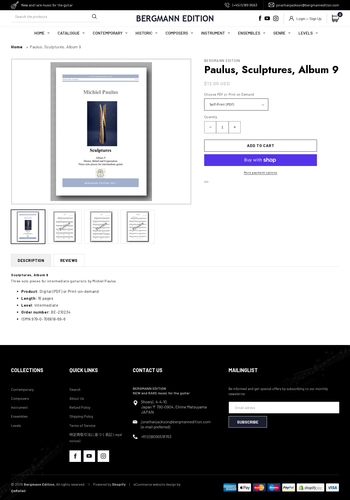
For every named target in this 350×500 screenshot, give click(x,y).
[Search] (94, 16)
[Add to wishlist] (206, 182)
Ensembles (19, 416)
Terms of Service (82, 425)
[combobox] (55, 16)
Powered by (109, 484)
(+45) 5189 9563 (244, 5)
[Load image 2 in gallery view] (65, 227)
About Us (76, 398)
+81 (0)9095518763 (156, 436)
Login (300, 18)
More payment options (260, 172)
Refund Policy (79, 407)
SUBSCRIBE (248, 421)
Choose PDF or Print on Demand (229, 94)
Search (74, 389)
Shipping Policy (81, 416)
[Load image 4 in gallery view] (138, 227)
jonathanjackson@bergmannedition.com (307, 5)
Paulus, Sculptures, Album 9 (55, 46)
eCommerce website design (154, 484)
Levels (16, 425)
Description (31, 260)
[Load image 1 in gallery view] (28, 227)
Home (17, 46)
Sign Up (316, 18)
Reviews (69, 260)
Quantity (210, 117)
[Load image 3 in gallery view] (101, 227)
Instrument (19, 407)
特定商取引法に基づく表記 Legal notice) (95, 437)
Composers (20, 398)
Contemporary (22, 389)
